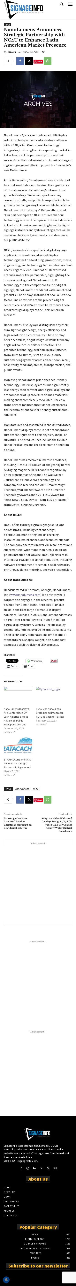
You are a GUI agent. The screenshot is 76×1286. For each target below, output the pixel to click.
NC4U (35, 788)
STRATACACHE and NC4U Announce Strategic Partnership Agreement (18, 763)
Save (39, 61)
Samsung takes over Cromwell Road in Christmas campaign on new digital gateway (18, 823)
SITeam (12, 52)
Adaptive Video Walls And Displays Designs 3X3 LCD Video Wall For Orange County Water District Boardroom (56, 825)
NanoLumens (22, 788)
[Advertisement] (38, 883)
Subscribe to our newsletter (38, 1265)
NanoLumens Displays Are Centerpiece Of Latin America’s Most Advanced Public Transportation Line (16, 716)
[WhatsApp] (47, 61)
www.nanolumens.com (25, 595)
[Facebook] (20, 61)
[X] (29, 61)
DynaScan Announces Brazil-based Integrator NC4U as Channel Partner (50, 712)
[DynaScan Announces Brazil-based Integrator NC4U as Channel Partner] (50, 695)
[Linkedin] (34, 1168)
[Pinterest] (41, 1168)
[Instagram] (27, 1168)
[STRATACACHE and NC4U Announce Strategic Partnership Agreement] (18, 745)
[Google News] (55, 1168)
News (7, 25)
